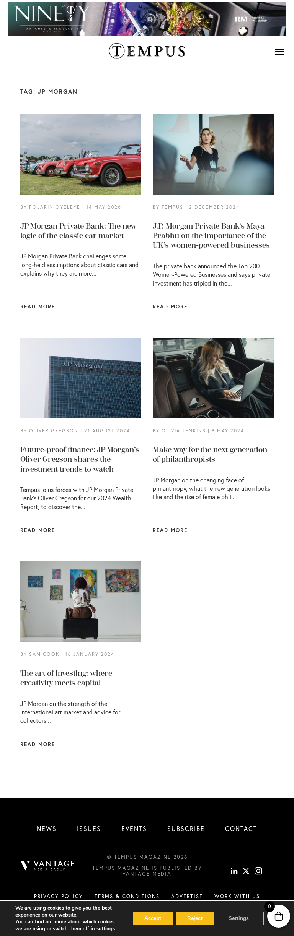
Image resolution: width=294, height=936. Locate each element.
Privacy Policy (58, 896)
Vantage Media (147, 873)
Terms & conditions (127, 896)
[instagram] (258, 872)
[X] (246, 872)
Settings (239, 918)
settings (105, 928)
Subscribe (186, 828)
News (47, 828)
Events (134, 828)
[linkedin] (234, 872)
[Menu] (279, 52)
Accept (152, 918)
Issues (89, 828)
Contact (241, 828)
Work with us (237, 896)
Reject (195, 918)
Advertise (187, 896)
